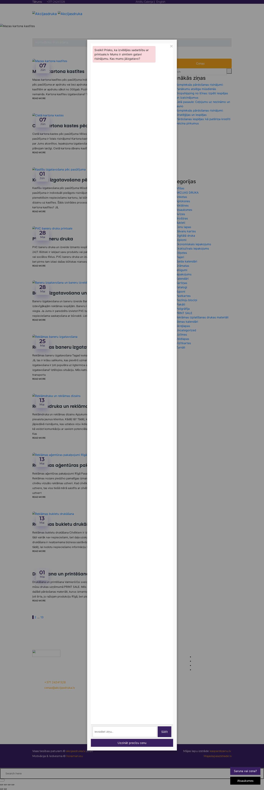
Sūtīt (164, 732)
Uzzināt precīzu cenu (132, 743)
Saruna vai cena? (245, 771)
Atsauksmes (245, 780)
